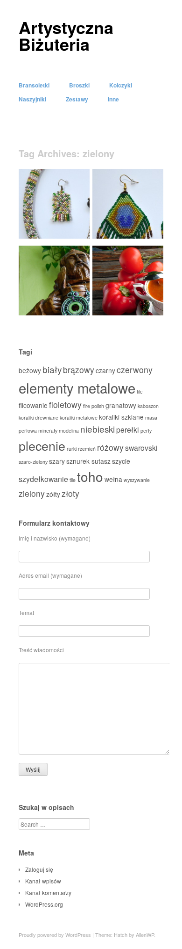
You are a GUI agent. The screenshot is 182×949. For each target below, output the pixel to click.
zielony (32, 493)
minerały (47, 430)
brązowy (78, 369)
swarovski (141, 447)
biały (52, 369)
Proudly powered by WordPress (55, 934)
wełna (113, 479)
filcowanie (33, 405)
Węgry (148, 304)
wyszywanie (137, 479)
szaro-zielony (33, 461)
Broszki (79, 85)
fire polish (93, 405)
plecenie (42, 445)
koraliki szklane (121, 416)
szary (57, 461)
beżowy (30, 370)
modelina (69, 430)
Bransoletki (34, 85)
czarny (105, 370)
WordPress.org (44, 904)
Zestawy (77, 99)
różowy (110, 447)
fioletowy (65, 404)
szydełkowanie (43, 479)
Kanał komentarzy (48, 892)
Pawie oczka (140, 227)
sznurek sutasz (88, 461)
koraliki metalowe (79, 417)
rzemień (87, 448)
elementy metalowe (77, 387)
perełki (127, 429)
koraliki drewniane (38, 417)
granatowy (120, 405)
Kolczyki (120, 85)
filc (139, 391)
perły (146, 430)
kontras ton (68, 304)
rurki (72, 448)
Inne (113, 99)
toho (90, 476)
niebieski (97, 428)
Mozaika (72, 227)
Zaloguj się (39, 869)
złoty (70, 493)
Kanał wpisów (43, 881)
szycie (121, 461)
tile (73, 479)
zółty (53, 494)
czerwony (135, 369)
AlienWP (145, 934)
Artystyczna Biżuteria (66, 35)
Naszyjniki (32, 99)
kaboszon (148, 405)
